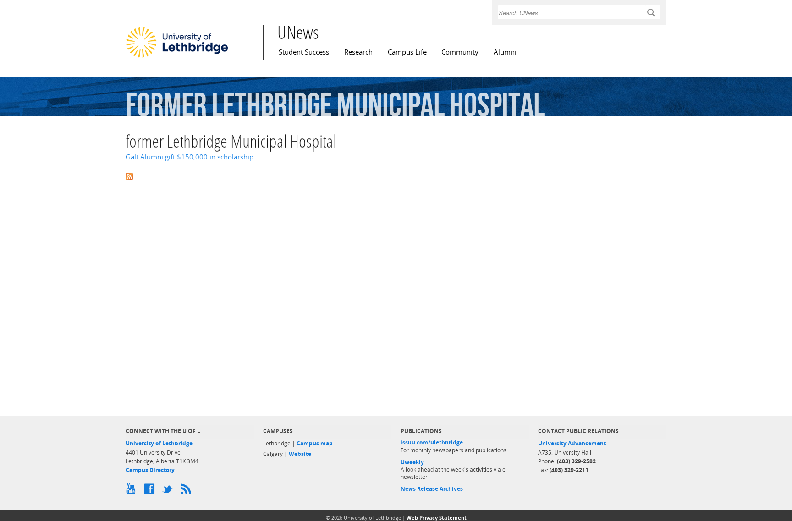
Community (459, 52)
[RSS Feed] (187, 491)
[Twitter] (169, 491)
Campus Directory (150, 469)
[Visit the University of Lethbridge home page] (177, 57)
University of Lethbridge (159, 443)
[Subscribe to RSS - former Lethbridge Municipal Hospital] (396, 175)
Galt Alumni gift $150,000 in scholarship (189, 157)
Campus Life (407, 52)
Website (300, 453)
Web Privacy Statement (437, 517)
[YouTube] (132, 491)
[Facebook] (151, 491)
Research (358, 52)
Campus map (315, 443)
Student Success (304, 52)
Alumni (505, 52)
